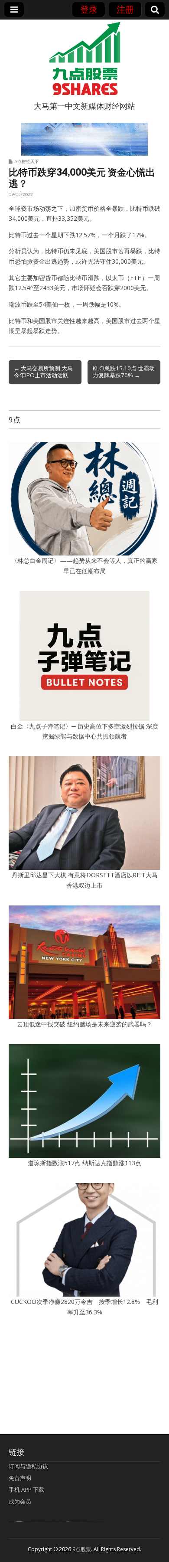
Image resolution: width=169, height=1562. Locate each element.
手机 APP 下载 (26, 1489)
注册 (125, 9)
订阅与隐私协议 (28, 1466)
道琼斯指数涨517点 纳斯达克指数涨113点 (84, 1163)
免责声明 (20, 1478)
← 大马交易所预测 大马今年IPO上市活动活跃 (43, 371)
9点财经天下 (27, 161)
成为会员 (20, 1501)
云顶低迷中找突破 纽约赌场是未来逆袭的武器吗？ (84, 1024)
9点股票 (81, 1549)
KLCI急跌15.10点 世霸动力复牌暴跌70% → (124, 371)
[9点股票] (84, 59)
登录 (89, 9)
